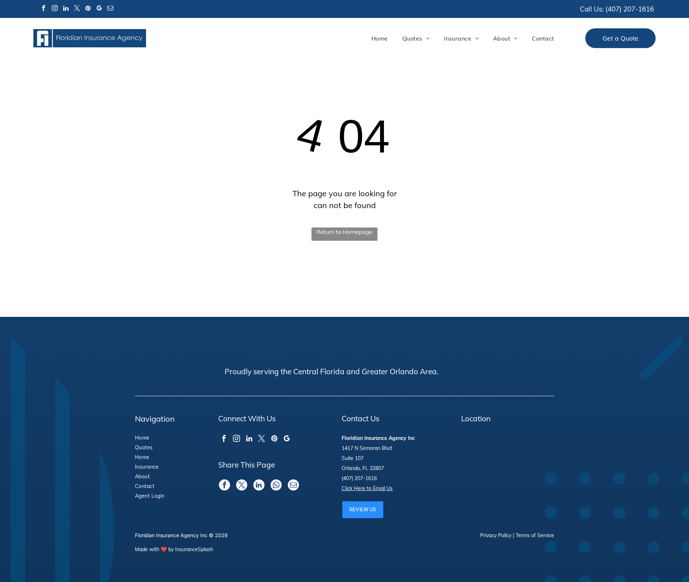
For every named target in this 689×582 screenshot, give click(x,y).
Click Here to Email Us (367, 488)
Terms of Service (535, 535)
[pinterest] (88, 9)
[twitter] (76, 9)
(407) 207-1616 (629, 9)
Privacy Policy (495, 535)
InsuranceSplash (194, 549)
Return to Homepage (344, 231)
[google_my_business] (99, 9)
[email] (110, 9)
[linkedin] (65, 9)
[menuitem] (379, 38)
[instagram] (54, 9)
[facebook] (43, 9)
